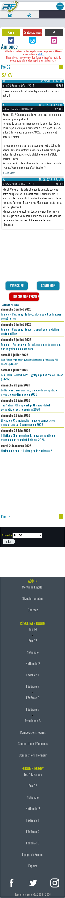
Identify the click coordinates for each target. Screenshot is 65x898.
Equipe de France (32, 854)
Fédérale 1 (32, 675)
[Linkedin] (54, 40)
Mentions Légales (33, 587)
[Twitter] (11, 40)
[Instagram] (32, 40)
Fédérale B (33, 698)
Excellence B (33, 721)
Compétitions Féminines (33, 743)
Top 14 (32, 629)
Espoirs (32, 866)
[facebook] (11, 882)
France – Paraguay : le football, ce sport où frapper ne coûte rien (31, 314)
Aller (8, 542)
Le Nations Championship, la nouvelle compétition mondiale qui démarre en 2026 (29, 390)
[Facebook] (54, 32)
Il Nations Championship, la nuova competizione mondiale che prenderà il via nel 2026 (28, 435)
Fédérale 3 (32, 709)
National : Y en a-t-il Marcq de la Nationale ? (26, 448)
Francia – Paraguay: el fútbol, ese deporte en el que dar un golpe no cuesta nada (31, 344)
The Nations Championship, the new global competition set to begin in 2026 (25, 405)
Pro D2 (5, 67)
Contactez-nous (33, 32)
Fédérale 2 (32, 686)
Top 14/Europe (33, 774)
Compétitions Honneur (33, 755)
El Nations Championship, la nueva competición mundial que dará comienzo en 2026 (28, 420)
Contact (33, 610)
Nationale (33, 652)
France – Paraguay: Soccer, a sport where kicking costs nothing (30, 329)
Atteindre (7, 535)
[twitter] (33, 882)
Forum (11, 32)
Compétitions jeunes (33, 732)
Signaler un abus (32, 598)
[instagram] (55, 882)
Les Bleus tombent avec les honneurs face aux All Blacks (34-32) (29, 359)
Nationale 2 (33, 663)
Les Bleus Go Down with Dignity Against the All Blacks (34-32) (32, 374)
